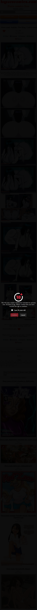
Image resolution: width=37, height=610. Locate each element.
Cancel (23, 315)
